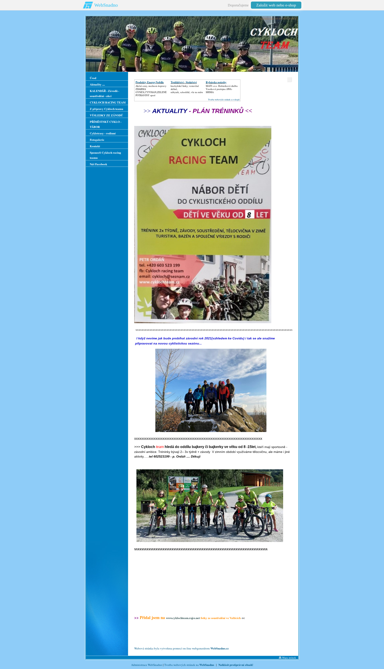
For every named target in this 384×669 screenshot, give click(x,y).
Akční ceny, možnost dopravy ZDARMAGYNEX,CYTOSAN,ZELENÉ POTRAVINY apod (151, 90)
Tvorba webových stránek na (189, 665)
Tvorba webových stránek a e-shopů (224, 99)
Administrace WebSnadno (146, 665)
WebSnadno (106, 5)
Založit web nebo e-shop (276, 5)
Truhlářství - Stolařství (184, 82)
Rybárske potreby (216, 82)
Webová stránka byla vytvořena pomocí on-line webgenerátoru (181, 648)
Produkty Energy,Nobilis (150, 82)
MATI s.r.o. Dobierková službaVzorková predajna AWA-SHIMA (222, 89)
